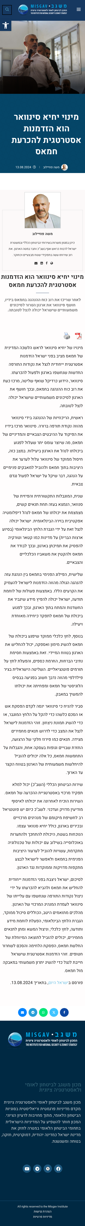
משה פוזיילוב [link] (51, 167)
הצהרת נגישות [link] (42, 1211)
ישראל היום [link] (58, 983)
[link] (5, 25)
